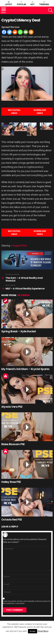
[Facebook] (4, 32)
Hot (32, 4)
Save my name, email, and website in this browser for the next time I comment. (27, 602)
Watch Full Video (14, 112)
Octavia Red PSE (11, 519)
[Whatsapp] (20, 32)
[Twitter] (9, 32)
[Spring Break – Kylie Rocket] (27, 313)
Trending (44, 4)
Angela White (19, 245)
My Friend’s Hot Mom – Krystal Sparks (25, 369)
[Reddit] (14, 32)
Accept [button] (32, 631)
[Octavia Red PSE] (27, 502)
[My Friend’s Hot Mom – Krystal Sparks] (27, 351)
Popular (21, 4)
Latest (8, 4)
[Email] (25, 32)
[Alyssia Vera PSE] (27, 389)
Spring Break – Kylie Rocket (18, 331)
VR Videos (23, 295)
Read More (43, 631)
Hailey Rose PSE (11, 482)
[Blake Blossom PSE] (27, 426)
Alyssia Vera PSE (11, 407)
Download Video (40, 112)
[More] (31, 32)
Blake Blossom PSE (13, 444)
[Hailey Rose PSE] (27, 464)
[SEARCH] (50, 10)
